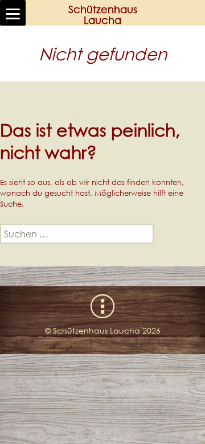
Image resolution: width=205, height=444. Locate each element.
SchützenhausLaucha (102, 15)
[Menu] (13, 13)
